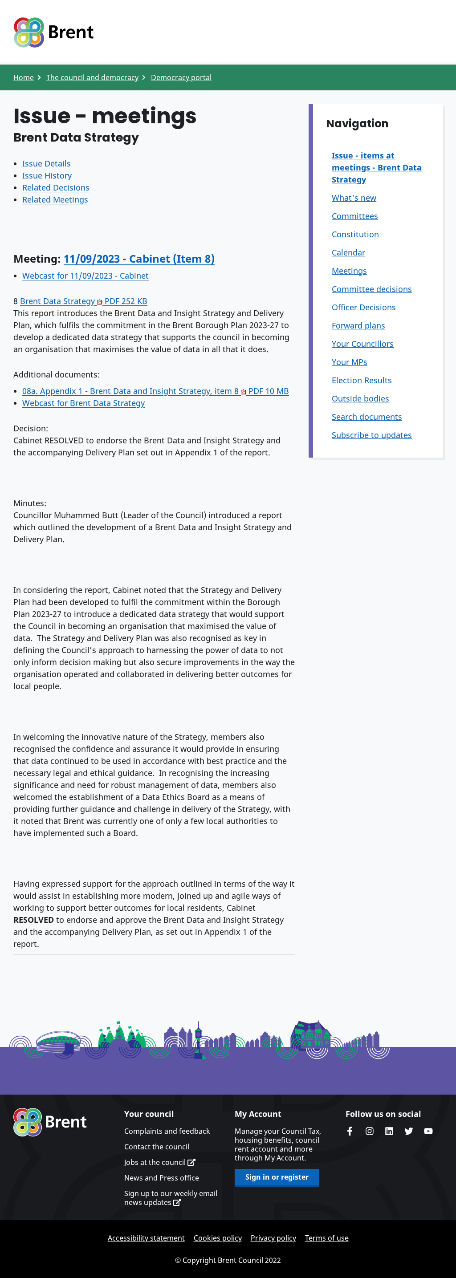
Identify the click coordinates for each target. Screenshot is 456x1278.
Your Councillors (363, 343)
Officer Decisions (364, 307)
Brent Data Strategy (83, 301)
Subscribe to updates (372, 435)
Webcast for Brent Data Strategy (83, 403)
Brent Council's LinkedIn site (389, 1131)
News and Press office (161, 1177)
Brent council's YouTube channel (428, 1131)
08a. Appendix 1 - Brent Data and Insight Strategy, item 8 (155, 390)
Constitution (355, 234)
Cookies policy (218, 1237)
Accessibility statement (146, 1237)
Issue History (47, 175)
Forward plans (358, 325)
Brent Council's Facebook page (350, 1131)
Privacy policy (273, 1237)
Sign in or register (277, 1177)
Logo (53, 32)
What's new (354, 197)
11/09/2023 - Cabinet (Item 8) (139, 258)
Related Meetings (55, 199)
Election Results (362, 380)
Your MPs (349, 362)
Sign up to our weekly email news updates (170, 1198)
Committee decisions (372, 289)
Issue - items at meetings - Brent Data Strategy (377, 167)
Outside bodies (360, 398)
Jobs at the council (155, 1162)
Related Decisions (56, 187)
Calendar (348, 252)
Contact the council (156, 1146)
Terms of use (327, 1237)
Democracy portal (181, 77)
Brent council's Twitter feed (408, 1131)
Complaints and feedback (167, 1131)
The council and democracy (92, 77)
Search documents (367, 416)
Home (23, 77)
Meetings (349, 270)
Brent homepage (50, 1122)
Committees (355, 216)
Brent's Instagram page (369, 1131)
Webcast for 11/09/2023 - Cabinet (85, 275)
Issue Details (46, 163)
